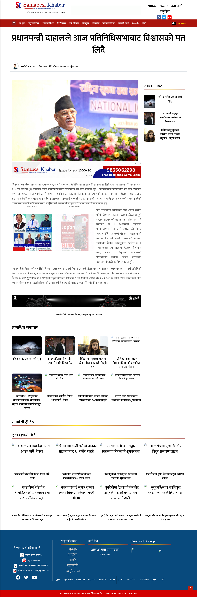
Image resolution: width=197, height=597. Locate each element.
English (135, 23)
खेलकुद (85, 23)
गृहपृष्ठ (73, 549)
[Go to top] (190, 588)
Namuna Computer (127, 593)
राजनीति (72, 566)
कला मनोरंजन (108, 23)
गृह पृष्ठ (22, 23)
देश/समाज (73, 571)
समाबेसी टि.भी (123, 23)
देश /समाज (61, 23)
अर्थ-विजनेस (74, 23)
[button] (14, 23)
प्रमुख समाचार (33, 23)
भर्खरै (144, 23)
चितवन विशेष (48, 23)
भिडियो (72, 555)
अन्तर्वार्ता (95, 23)
